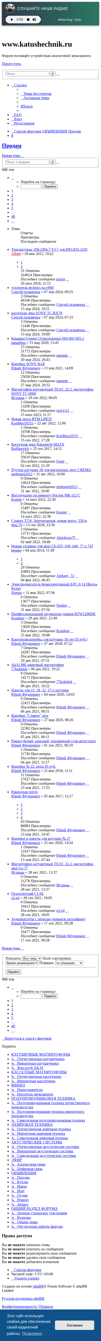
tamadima (18, 343)
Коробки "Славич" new (30, 716)
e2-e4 (15, 898)
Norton (16, 593)
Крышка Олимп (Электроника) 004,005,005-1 (47, 338)
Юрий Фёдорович (25, 368)
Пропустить (11, 64)
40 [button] (13, 216)
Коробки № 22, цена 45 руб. (33, 766)
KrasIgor (17, 618)
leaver (60, 279)
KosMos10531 (22, 423)
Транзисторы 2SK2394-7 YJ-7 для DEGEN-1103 (49, 249)
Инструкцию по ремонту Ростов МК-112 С (45, 495)
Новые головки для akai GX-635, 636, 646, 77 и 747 (52, 546)
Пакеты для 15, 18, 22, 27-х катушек (40, 690)
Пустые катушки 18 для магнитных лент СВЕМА (51, 470)
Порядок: (47, 963)
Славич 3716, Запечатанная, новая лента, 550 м (49, 521)
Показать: (14, 958)
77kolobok (19, 669)
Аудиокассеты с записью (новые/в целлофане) (48, 919)
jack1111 (62, 410)
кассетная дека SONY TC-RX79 (36, 313)
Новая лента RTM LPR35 (31, 419)
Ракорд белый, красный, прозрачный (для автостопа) (53, 741)
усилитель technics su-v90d (32, 288)
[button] (12, 178)
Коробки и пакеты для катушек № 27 (40, 838)
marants (62, 355)
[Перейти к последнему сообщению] (67, 279)
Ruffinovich (20, 449)
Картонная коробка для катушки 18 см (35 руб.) (49, 639)
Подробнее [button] (32, 1334)
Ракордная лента (24, 792)
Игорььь (17, 398)
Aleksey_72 (65, 576)
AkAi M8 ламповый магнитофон (37, 665)
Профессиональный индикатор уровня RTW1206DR (53, 614)
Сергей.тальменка (25, 292)
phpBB (38, 1286)
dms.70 (16, 525)
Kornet (16, 499)
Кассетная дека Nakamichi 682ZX (37, 444)
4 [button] (12, 204)
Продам (11, 145)
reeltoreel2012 (21, 474)
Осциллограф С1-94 (27, 894)
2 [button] (12, 195)
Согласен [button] (74, 1325)
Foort (60, 461)
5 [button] (12, 208)
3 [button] (12, 200)
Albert (16, 254)
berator (16, 550)
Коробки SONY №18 (28, 364)
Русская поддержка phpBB (23, 1299)
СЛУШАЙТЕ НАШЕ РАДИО (42, 8)
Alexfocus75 (65, 538)
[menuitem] (36, 94)
